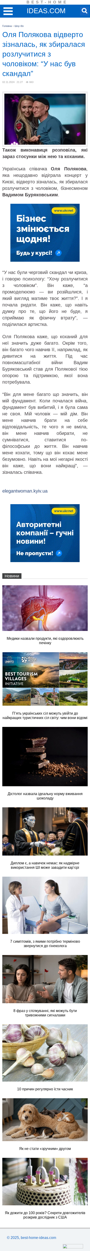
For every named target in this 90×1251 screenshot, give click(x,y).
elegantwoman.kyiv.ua (25, 490)
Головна (7, 26)
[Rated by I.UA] (73, 1247)
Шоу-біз (19, 26)
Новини (12, 576)
